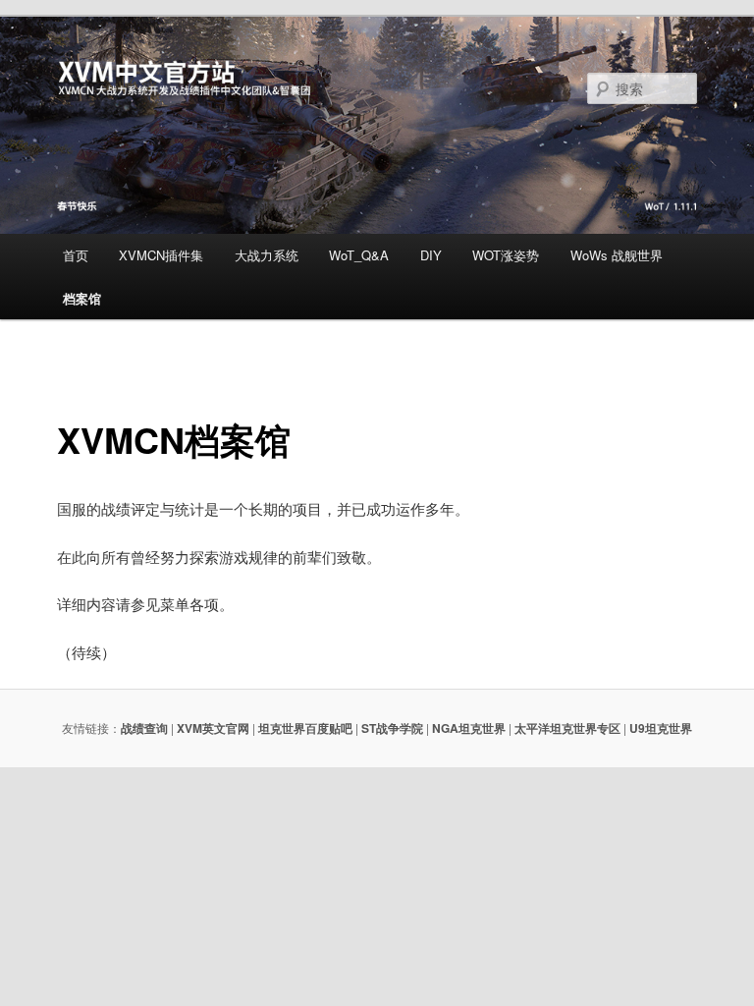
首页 (75, 255)
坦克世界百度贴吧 (305, 728)
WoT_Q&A (359, 255)
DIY (431, 255)
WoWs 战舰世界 (616, 255)
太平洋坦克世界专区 (567, 728)
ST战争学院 (392, 728)
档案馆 (82, 298)
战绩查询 (144, 728)
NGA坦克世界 (469, 728)
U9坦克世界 (660, 728)
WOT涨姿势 (505, 255)
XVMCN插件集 (161, 255)
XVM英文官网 (213, 728)
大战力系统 (266, 255)
